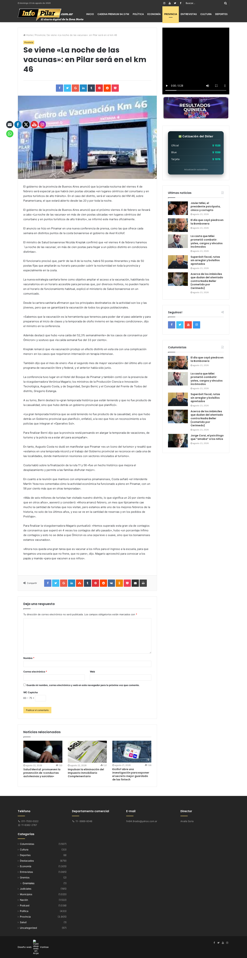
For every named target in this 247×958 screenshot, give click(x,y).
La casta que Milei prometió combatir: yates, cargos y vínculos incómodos (207, 241)
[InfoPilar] (51, 15)
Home (29, 35)
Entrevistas (189, 14)
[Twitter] (175, 3)
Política (138, 14)
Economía (154, 14)
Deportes (221, 14)
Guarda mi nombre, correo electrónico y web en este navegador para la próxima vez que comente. (83, 685)
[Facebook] (180, 3)
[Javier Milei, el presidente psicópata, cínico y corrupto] (178, 208)
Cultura (206, 14)
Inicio (90, 14)
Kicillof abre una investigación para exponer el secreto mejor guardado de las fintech (130, 774)
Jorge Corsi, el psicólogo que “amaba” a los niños (207, 437)
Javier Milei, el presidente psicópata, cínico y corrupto (206, 206)
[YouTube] (169, 3)
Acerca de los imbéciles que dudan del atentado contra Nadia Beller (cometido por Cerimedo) (207, 281)
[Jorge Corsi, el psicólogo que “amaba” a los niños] (178, 440)
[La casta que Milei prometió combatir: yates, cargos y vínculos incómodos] (178, 241)
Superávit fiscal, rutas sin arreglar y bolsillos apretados (205, 260)
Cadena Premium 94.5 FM (113, 14)
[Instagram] (164, 3)
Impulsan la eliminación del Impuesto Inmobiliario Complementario (86, 773)
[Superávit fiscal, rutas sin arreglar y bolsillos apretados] (178, 262)
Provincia (170, 14)
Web (92, 671)
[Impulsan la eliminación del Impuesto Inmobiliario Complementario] (87, 752)
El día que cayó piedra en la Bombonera (207, 221)
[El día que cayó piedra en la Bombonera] (178, 225)
